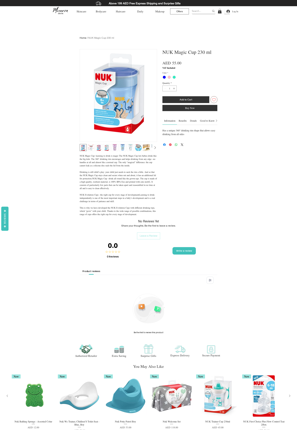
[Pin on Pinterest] (170, 145)
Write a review (184, 250)
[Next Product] (290, 396)
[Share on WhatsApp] (176, 145)
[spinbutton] (169, 88)
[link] (220, 11)
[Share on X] (182, 145)
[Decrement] (165, 88)
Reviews (5, 218)
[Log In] (227, 11)
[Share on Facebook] (164, 145)
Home (83, 37)
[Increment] (174, 88)
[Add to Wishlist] (214, 99)
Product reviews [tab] (91, 271)
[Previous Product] (7, 396)
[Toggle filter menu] (210, 280)
